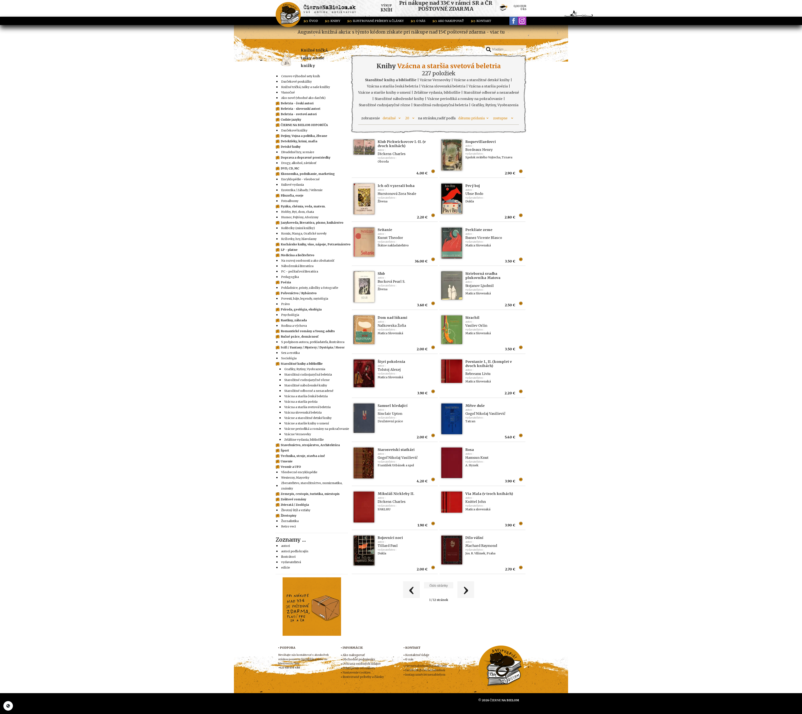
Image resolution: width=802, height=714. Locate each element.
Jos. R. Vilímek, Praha (480, 553)
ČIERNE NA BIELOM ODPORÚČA (304, 125)
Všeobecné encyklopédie (299, 472)
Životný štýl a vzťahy (295, 510)
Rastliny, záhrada (294, 320)
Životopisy (288, 515)
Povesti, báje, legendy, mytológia (304, 298)
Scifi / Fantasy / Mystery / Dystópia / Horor (313, 347)
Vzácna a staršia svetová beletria (307, 407)
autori (285, 546)
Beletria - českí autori (297, 103)
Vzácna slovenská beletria (303, 412)
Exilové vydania (292, 185)
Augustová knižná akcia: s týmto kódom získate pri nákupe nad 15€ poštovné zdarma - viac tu (401, 32)
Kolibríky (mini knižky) (298, 228)
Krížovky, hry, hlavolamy (299, 239)
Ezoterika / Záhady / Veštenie (301, 190)
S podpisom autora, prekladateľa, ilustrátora (312, 342)
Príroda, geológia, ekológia (301, 309)
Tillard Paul (388, 546)
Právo (285, 304)
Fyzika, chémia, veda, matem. (303, 206)
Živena (382, 201)
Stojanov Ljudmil (479, 286)
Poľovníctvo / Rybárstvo (299, 293)
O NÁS (420, 21)
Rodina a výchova (294, 326)
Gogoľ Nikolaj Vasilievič (485, 413)
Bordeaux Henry (479, 150)
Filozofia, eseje (292, 195)
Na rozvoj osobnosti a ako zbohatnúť (307, 260)
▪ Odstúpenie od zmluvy (358, 668)
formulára (308, 659)
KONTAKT (483, 21)
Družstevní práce (390, 421)
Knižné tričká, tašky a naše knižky (314, 58)
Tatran (470, 421)
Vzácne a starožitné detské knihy (308, 418)
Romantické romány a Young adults (308, 331)
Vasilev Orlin (476, 325)
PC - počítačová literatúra (299, 271)
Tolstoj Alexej (389, 369)
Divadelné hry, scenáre (297, 152)
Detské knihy (291, 147)
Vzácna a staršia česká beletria (306, 396)
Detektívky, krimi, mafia (299, 141)
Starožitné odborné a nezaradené (308, 391)
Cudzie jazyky (291, 119)
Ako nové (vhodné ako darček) (303, 98)
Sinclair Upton (390, 413)
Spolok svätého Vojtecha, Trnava (488, 157)
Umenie (287, 461)
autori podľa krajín (294, 551)
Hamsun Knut (477, 457)
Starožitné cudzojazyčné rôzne (307, 380)
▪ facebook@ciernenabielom (424, 670)
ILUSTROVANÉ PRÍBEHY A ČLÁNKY (378, 21)
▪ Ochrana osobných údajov (361, 664)
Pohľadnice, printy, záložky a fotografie (309, 288)
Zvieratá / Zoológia (295, 505)
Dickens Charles (392, 154)
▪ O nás (408, 659)
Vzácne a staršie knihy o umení (306, 423)
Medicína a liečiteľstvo (297, 255)
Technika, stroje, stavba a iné (303, 456)
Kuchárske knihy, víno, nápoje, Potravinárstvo (315, 244)
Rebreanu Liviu (478, 374)
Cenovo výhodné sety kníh (300, 76)
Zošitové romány (293, 499)
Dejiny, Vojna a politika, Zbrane (304, 136)
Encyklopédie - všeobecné (300, 179)
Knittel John (475, 502)
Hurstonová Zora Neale (397, 194)
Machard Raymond (481, 546)
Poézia (286, 282)
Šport (285, 450)
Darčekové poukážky (296, 81)
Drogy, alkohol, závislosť (298, 163)
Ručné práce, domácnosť (300, 336)
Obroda (383, 161)
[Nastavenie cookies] (8, 706)
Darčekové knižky (294, 130)
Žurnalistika (290, 521)
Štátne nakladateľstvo (393, 245)
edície (285, 567)
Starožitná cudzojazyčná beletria (308, 374)
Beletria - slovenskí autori (300, 109)
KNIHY (335, 21)
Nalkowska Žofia (392, 325)
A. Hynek (471, 465)
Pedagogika (290, 277)
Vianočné (288, 92)
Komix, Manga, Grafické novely (304, 233)
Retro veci (288, 526)
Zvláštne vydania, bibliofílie (304, 440)
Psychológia (290, 315)
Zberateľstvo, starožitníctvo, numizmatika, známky (311, 485)
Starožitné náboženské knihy (305, 385)
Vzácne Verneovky (297, 434)
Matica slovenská (477, 509)
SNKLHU (384, 509)
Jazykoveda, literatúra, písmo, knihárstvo (312, 223)
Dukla (469, 201)
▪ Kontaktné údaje (416, 655)
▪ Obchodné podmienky (358, 659)
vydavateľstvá (291, 562)
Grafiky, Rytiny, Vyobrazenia (304, 369)
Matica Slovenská (478, 245)
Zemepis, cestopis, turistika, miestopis (310, 494)
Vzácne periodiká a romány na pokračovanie (316, 429)
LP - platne (289, 250)
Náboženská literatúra (297, 266)
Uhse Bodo (474, 194)
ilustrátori (288, 557)
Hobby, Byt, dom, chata (297, 212)
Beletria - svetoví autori (299, 114)
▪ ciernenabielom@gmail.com (425, 666)
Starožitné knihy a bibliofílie (302, 364)
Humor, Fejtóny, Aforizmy (300, 217)
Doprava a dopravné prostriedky (305, 157)
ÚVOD (313, 21)
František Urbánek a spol (396, 465)
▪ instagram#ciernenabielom (424, 674)
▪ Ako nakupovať (353, 655)
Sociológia (289, 358)
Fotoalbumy (289, 201)
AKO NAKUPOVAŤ (451, 21)
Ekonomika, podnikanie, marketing (308, 174)
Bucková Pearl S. (391, 281)
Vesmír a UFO (291, 467)
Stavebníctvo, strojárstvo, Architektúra (310, 445)
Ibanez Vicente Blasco (483, 238)
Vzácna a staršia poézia (300, 402)
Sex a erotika (290, 353)
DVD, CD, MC (290, 168)
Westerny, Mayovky (295, 477)
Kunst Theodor (390, 238)
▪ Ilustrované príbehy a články (362, 677)
